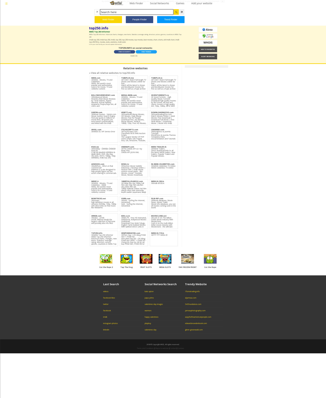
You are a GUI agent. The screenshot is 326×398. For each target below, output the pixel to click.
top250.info (98, 28)
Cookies (181, 348)
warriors (148, 310)
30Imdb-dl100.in (157, 183)
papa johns (149, 298)
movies (102, 42)
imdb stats (122, 42)
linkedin (106, 329)
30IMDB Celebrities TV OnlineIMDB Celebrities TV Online (163, 167)
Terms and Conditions (145, 348)
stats (108, 42)
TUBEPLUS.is (156, 78)
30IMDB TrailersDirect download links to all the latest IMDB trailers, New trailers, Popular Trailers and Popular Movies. (163, 152)
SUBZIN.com (96, 112)
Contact (173, 348)
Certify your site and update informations (110, 44)
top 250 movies (127, 40)
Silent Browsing (208, 56)
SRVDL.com (96, 129)
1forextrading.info (192, 291)
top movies (138, 40)
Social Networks (159, 3)
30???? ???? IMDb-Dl (159, 235)
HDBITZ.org (126, 112)
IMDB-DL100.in (157, 181)
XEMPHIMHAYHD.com (130, 233)
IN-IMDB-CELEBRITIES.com (162, 164)
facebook (107, 310)
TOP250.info (96, 233)
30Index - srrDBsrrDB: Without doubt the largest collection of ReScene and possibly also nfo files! (103, 220)
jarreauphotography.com (195, 310)
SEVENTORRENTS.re (160, 95)
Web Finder (136, 3)
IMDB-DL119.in (157, 233)
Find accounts (125, 52)
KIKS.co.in (125, 216)
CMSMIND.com (157, 129)
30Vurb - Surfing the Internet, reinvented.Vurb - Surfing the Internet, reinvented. (133, 203)
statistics (113, 42)
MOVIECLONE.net (159, 216)
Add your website (201, 3)
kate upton (149, 291)
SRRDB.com (96, 216)
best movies (147, 40)
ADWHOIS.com (97, 164)
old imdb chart (168, 40)
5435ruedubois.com (193, 304)
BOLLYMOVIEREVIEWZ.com (103, 95)
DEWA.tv (125, 164)
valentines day (150, 329)
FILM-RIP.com (157, 198)
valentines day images (154, 304)
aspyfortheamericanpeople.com (198, 317)
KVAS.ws (95, 147)
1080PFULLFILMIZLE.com (132, 181)
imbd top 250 (105, 40)
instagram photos (110, 323)
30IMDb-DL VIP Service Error (103, 131)
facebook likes (109, 298)
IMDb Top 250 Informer (99, 31)
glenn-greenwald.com (194, 329)
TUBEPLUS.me (127, 78)
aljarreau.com (190, 298)
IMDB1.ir (95, 181)
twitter (105, 304)
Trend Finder (170, 19)
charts (160, 40)
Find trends (146, 52)
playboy (148, 323)
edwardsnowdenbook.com (196, 323)
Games (180, 3)
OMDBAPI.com (127, 147)
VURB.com (125, 198)
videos (105, 291)
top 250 (118, 40)
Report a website (162, 348)
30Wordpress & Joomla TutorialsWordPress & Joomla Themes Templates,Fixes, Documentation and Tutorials (163, 135)
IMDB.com (95, 78)
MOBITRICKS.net (98, 198)
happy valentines (151, 317)
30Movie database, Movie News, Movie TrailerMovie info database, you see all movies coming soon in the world (163, 204)
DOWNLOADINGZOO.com (162, 112)
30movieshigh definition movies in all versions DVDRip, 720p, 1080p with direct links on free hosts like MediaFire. (103, 204)
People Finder (139, 19)
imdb (113, 40)
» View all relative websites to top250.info (112, 72)
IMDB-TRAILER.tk (158, 147)
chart (155, 40)
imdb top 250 (94, 40)
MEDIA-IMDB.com (129, 95)
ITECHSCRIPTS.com (129, 129)
